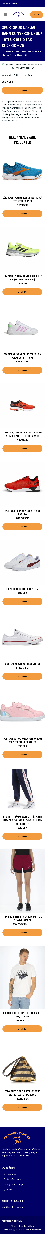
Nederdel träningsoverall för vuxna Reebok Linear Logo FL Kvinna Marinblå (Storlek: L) (22, 820)
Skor (30, 75)
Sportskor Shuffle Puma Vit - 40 (22, 588)
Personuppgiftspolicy (14, 1229)
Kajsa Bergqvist (14, 1179)
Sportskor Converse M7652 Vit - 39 (22, 663)
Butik (37, 14)
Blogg (9, 1189)
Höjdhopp (11, 1174)
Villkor (31, 1226)
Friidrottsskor (20, 75)
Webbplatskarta (33, 1229)
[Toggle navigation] (5, 14)
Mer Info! (22, 90)
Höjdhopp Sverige (15, 1184)
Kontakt (22, 1226)
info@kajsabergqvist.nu (11, 4)
